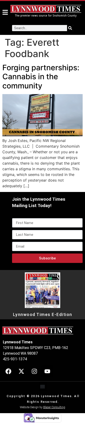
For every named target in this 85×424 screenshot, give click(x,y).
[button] (43, 387)
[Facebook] (8, 371)
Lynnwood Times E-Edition (42, 314)
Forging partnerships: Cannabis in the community (40, 76)
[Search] (70, 28)
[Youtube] (47, 371)
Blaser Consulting (54, 407)
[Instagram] (34, 371)
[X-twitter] (21, 371)
